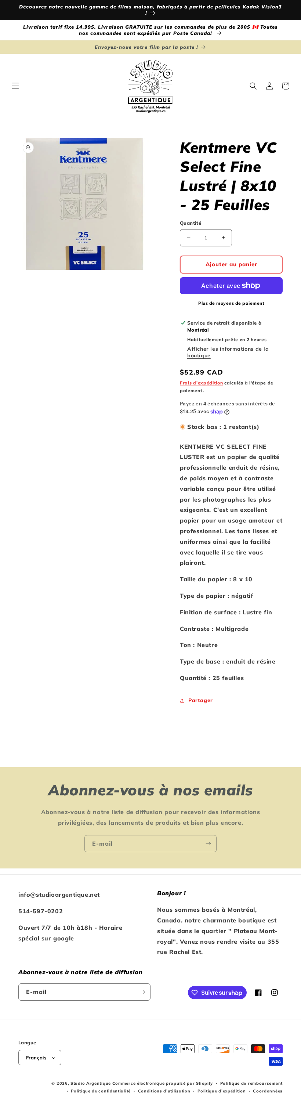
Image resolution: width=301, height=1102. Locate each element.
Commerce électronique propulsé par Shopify (162, 1083)
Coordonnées (268, 1091)
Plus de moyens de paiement (231, 303)
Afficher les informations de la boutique (228, 352)
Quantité (190, 223)
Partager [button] (200, 700)
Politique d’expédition (221, 1091)
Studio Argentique (90, 1083)
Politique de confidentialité (101, 1091)
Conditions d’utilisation (164, 1091)
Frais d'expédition (201, 383)
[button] (15, 86)
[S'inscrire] (208, 843)
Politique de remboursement (251, 1083)
